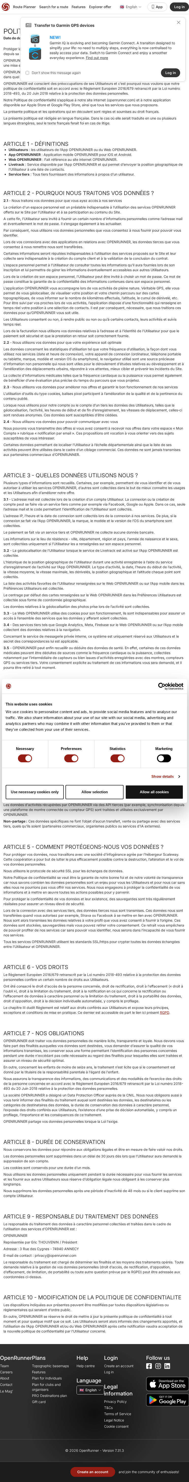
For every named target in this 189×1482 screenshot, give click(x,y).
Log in (179, 7)
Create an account (92, 1472)
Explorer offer (100, 7)
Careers (6, 1372)
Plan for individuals (47, 1378)
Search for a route (53, 7)
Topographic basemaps (50, 1366)
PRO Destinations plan (49, 1395)
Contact (6, 1384)
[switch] (71, 758)
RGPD (164, 1012)
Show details (162, 776)
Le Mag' (6, 1391)
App (159, 7)
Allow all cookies (154, 792)
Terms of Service (117, 1414)
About (4, 1378)
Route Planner (24, 7)
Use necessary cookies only (35, 792)
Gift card (39, 1402)
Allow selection (94, 792)
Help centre (86, 1366)
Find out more (97, 58)
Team (4, 1366)
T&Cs (108, 1408)
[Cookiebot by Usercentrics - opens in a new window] (161, 686)
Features (79, 7)
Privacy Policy (115, 1401)
